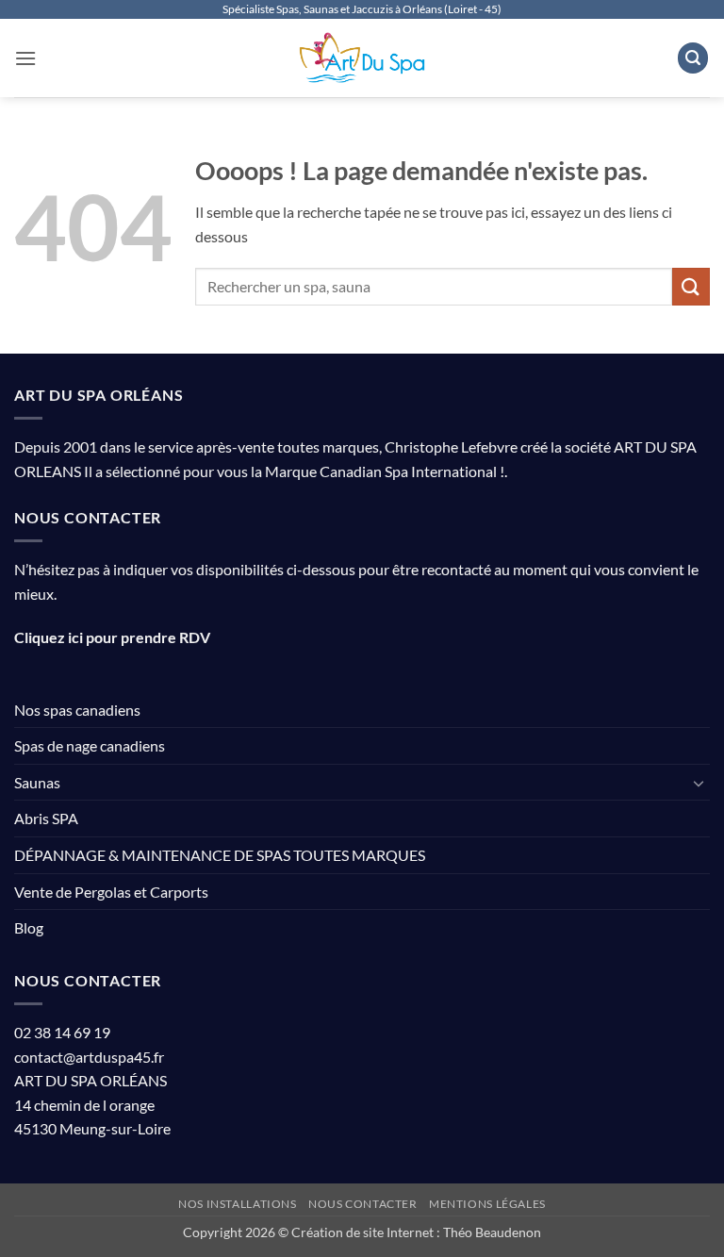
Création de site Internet (362, 1232)
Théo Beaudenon (492, 1232)
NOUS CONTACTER (363, 1204)
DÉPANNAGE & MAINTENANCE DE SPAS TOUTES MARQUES (219, 855)
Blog (28, 927)
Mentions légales (487, 1204)
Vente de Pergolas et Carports (111, 892)
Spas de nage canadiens (89, 745)
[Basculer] (698, 782)
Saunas (37, 782)
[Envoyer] (691, 286)
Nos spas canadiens (77, 710)
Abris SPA (46, 818)
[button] (25, 58)
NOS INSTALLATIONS (237, 1204)
